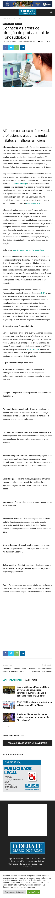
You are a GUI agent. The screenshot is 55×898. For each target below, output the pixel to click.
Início (4, 18)
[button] (51, 12)
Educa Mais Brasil (33, 203)
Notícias (12, 18)
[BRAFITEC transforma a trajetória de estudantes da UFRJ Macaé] (9, 705)
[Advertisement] (27, 106)
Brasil (19, 18)
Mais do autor (31, 680)
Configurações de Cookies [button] (14, 892)
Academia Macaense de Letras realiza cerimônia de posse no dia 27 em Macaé (33, 717)
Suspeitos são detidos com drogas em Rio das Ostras (14, 670)
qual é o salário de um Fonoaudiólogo (28, 250)
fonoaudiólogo (20, 183)
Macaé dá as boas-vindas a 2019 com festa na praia (40, 670)
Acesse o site (33, 349)
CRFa (43, 293)
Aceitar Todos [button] (34, 892)
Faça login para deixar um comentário (27, 743)
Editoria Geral (11, 42)
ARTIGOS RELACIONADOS (12, 680)
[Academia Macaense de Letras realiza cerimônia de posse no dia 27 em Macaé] (9, 717)
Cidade (5, 720)
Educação (18, 23)
